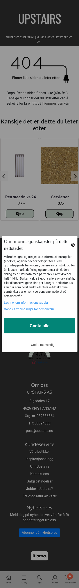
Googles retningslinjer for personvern (29, 309)
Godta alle (40, 325)
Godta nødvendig (42, 345)
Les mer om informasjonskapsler (26, 302)
